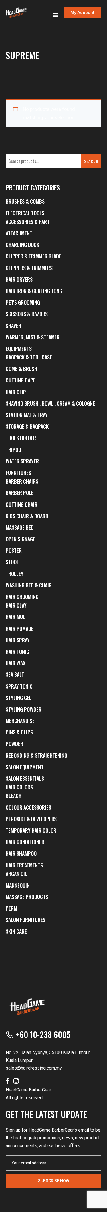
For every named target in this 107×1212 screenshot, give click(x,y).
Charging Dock (22, 244)
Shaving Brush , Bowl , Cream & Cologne (50, 403)
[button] (55, 15)
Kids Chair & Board (27, 516)
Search (91, 161)
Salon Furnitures (25, 919)
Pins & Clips (19, 732)
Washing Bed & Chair (29, 585)
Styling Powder (23, 709)
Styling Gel (18, 697)
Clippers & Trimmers (29, 268)
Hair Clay (16, 605)
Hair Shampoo (21, 853)
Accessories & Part (27, 221)
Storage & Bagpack (27, 426)
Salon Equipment (24, 767)
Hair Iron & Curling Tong (34, 291)
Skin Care (16, 931)
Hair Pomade (19, 628)
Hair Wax (15, 663)
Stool (12, 562)
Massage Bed (20, 527)
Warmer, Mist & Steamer (33, 337)
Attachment (19, 233)
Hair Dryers (19, 279)
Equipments (19, 348)
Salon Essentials (25, 778)
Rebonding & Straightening (36, 755)
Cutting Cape (20, 380)
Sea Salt (15, 674)
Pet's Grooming (23, 302)
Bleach (13, 795)
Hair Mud (16, 617)
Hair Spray (18, 640)
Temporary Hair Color (31, 830)
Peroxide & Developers (31, 819)
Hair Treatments (24, 865)
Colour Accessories (28, 807)
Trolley (14, 573)
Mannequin (18, 885)
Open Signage (20, 539)
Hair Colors (19, 787)
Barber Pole (19, 492)
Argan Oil (16, 873)
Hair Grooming (22, 596)
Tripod (13, 449)
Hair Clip (16, 392)
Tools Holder (21, 438)
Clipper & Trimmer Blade (33, 256)
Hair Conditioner (25, 842)
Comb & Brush (21, 368)
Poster (14, 550)
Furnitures (18, 472)
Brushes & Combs (25, 201)
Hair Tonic (17, 651)
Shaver (13, 325)
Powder (14, 743)
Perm (11, 908)
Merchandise (20, 720)
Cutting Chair (21, 504)
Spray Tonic (19, 686)
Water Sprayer (22, 461)
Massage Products (27, 896)
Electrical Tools (25, 213)
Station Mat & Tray (27, 415)
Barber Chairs (22, 481)
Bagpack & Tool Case (29, 357)
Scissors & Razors (27, 314)
